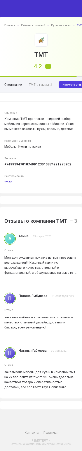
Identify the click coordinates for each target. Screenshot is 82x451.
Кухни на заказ (61, 25)
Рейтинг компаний (33, 25)
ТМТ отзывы (40, 85)
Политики (51, 432)
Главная (9, 25)
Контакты (32, 432)
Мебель (10, 147)
